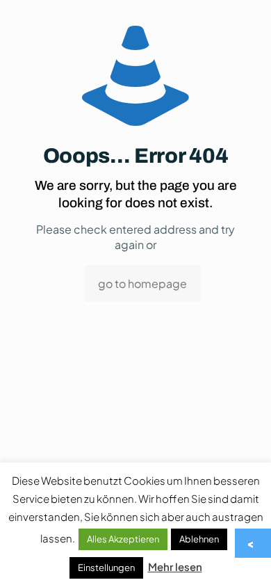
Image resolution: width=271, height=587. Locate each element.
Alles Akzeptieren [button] (123, 539)
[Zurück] (254, 543)
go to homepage (142, 283)
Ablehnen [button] (199, 539)
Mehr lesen (175, 566)
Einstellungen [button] (106, 567)
